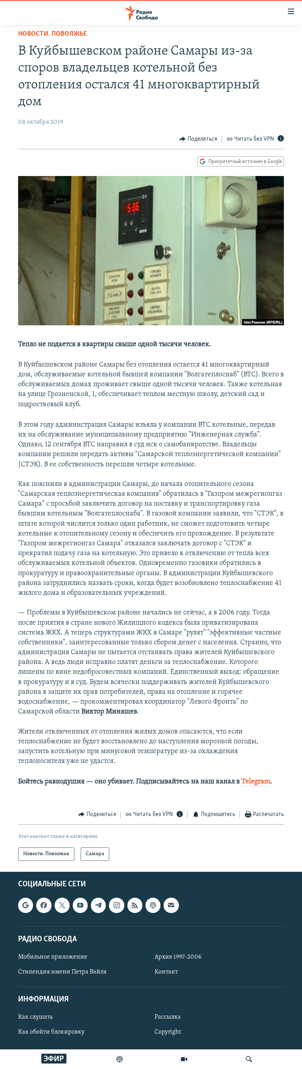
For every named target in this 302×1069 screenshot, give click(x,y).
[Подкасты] (152, 905)
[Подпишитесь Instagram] (116, 905)
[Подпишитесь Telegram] (98, 905)
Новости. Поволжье (52, 34)
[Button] (198, 139)
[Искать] (249, 1059)
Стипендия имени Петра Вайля (62, 972)
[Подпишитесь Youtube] (80, 905)
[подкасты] (119, 1059)
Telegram (255, 781)
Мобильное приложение (52, 957)
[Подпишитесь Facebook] (43, 905)
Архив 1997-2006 (178, 957)
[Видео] (184, 1059)
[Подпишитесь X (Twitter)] (62, 905)
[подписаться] (171, 905)
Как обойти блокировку (51, 1032)
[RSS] (134, 905)
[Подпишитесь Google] (25, 905)
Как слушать (35, 1017)
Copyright (168, 1032)
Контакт (166, 972)
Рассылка (168, 1017)
